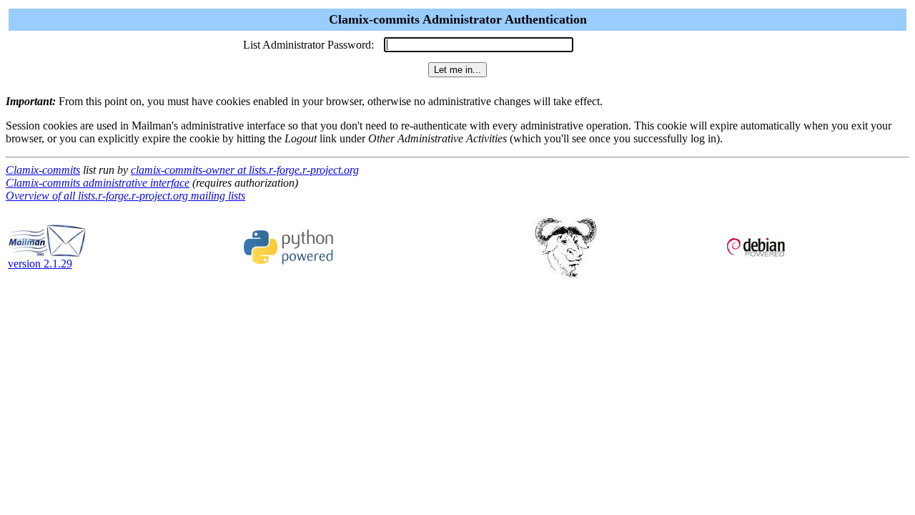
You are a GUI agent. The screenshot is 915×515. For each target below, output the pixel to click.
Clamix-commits (43, 170)
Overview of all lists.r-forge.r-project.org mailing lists (125, 196)
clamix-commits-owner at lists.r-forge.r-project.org (245, 170)
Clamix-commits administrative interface (97, 183)
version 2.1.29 (40, 264)
